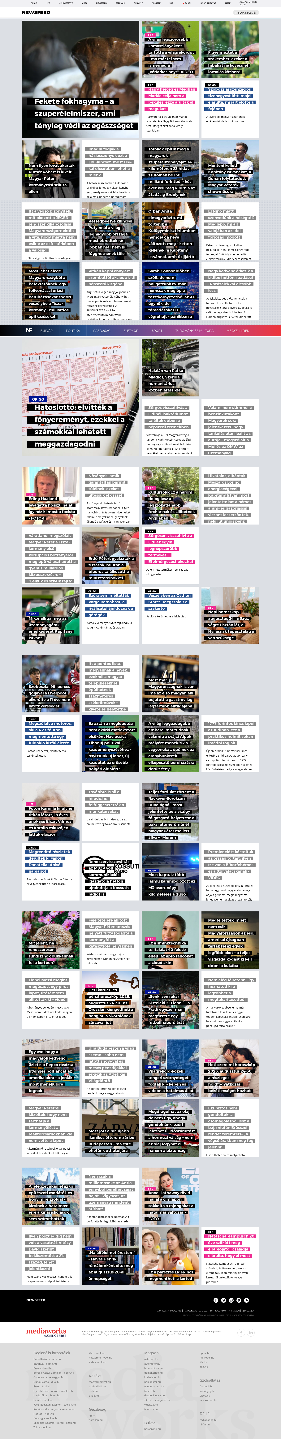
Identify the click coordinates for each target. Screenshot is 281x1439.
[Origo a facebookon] (216, 1300)
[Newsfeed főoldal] (35, 1300)
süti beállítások (218, 1311)
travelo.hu (150, 1391)
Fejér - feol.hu (41, 1386)
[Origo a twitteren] (223, 1300)
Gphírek (156, 3)
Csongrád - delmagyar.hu (48, 1377)
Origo (34, 3)
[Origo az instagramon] (231, 1300)
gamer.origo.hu (153, 1372)
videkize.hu (151, 1404)
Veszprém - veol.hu (100, 1357)
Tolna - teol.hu (42, 1427)
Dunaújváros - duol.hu (46, 1381)
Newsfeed (101, 3)
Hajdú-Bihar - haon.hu (46, 1395)
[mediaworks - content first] (46, 1332)
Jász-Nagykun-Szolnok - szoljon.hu (54, 1404)
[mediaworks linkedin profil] (251, 1333)
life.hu (203, 1362)
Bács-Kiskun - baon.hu (47, 1359)
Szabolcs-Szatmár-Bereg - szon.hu (54, 1422)
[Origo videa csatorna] (238, 1300)
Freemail (120, 3)
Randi (188, 3)
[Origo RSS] (246, 1300)
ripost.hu (205, 1353)
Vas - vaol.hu (97, 1353)
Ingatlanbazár (208, 3)
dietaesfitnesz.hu (154, 1395)
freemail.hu (206, 1386)
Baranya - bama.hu (45, 1363)
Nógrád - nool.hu (43, 1413)
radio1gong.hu (208, 1419)
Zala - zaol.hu (97, 1362)
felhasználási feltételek (196, 1311)
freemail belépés (246, 12)
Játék (228, 3)
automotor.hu (152, 1363)
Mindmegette (66, 3)
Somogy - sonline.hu (45, 1418)
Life (48, 3)
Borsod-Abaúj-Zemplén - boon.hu (53, 1372)
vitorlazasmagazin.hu (157, 1400)
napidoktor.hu (152, 1381)
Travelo (138, 3)
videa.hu (205, 1395)
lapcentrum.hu (208, 1400)
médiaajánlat (248, 1311)
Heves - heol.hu (43, 1400)
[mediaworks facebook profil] (241, 1333)
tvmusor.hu (151, 1409)
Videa (84, 3)
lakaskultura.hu (153, 1368)
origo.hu (94, 1395)
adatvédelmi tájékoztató (169, 1311)
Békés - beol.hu (42, 1368)
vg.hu (92, 1415)
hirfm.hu (205, 1424)
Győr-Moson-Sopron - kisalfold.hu (53, 1391)
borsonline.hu (152, 1428)
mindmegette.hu (154, 1386)
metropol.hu (207, 1357)
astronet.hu (151, 1359)
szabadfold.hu (97, 1386)
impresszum (234, 1311)
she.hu (204, 1366)
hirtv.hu (93, 1391)
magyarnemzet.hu (100, 1381)
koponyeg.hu (207, 1391)
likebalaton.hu (152, 1377)
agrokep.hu (96, 1419)
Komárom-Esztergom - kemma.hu (54, 1409)
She (171, 3)
